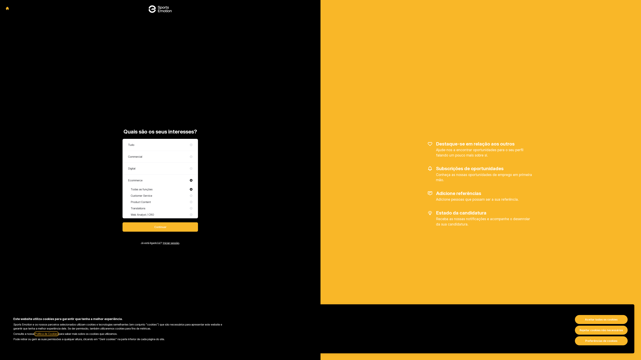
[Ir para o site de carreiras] (7, 8)
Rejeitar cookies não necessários (601, 330)
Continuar (160, 227)
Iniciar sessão (171, 243)
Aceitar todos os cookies (601, 319)
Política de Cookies (46, 334)
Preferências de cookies (601, 340)
